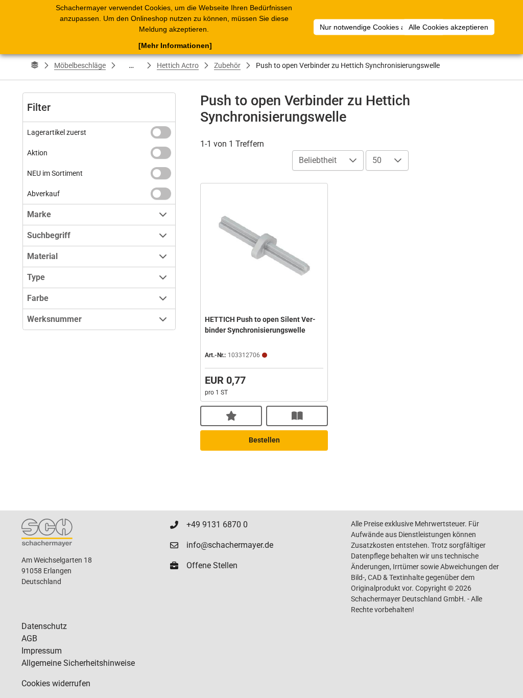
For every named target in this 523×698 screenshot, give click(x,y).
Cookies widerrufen (55, 683)
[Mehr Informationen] (175, 45)
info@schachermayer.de (229, 545)
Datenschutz (44, 626)
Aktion (37, 153)
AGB (29, 638)
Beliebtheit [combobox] (318, 160)
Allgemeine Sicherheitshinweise (78, 663)
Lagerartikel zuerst (56, 132)
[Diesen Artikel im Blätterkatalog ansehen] (297, 416)
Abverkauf (43, 194)
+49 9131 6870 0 (217, 524)
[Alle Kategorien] (35, 65)
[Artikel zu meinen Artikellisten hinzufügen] (231, 416)
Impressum (41, 651)
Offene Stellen (211, 565)
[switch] (161, 132)
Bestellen (264, 440)
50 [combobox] (377, 160)
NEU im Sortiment (55, 173)
